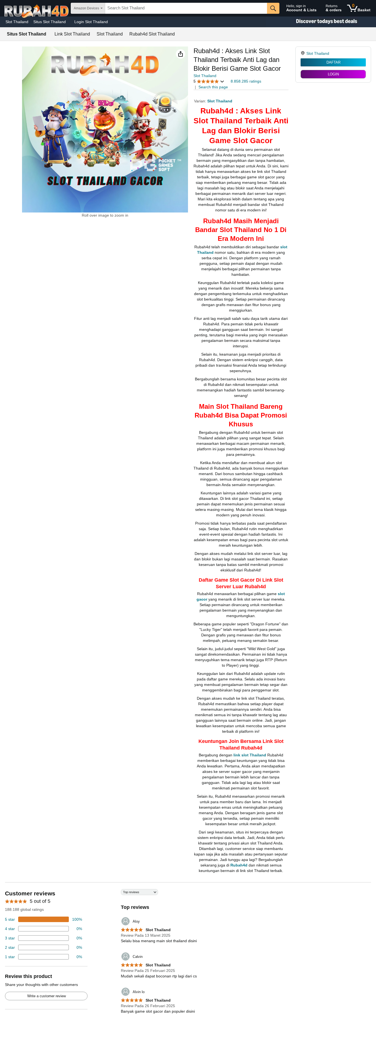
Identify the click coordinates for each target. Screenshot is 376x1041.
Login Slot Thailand (91, 22)
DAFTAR (333, 62)
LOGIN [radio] (333, 74)
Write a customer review (46, 996)
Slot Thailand (17, 22)
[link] (303, 53)
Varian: (200, 101)
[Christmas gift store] (321, 22)
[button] (180, 54)
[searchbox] (186, 8)
